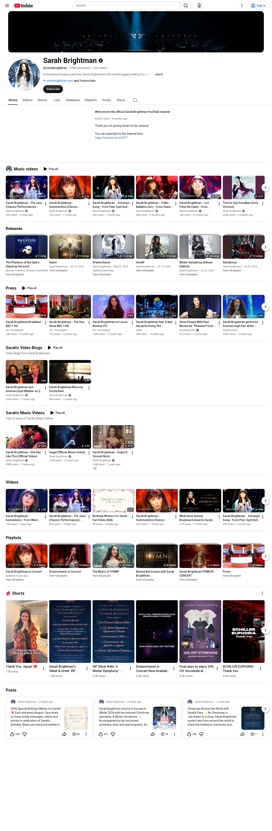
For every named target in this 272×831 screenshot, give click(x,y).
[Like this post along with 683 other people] (12, 734)
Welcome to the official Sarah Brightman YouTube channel (132, 111)
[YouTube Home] (23, 5)
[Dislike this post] (24, 734)
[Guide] (7, 5)
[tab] (13, 100)
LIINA (139, 330)
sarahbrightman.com (59, 80)
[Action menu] (86, 734)
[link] (49, 719)
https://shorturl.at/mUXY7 (111, 137)
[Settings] (242, 5)
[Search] (185, 6)
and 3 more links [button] (85, 80)
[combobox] (127, 5)
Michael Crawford (15, 270)
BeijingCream (230, 330)
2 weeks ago (46, 702)
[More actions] (46, 204)
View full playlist (15, 274)
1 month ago (223, 702)
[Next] (265, 187)
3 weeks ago (134, 702)
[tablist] (136, 100)
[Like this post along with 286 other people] (189, 734)
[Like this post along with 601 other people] (101, 734)
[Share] (64, 734)
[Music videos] (10, 169)
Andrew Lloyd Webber (38, 270)
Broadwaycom (187, 330)
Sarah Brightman (15, 211)
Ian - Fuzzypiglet (14, 330)
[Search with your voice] (199, 6)
